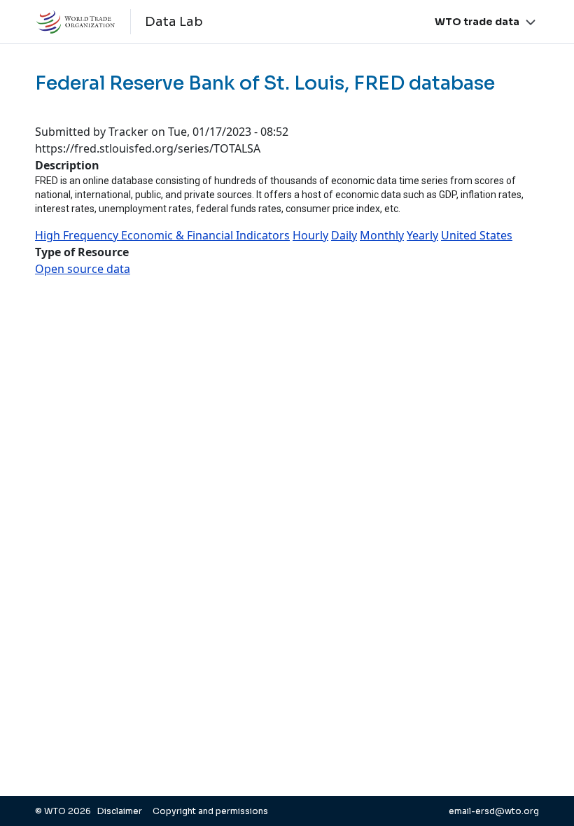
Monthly (382, 235)
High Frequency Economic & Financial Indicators (162, 235)
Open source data (82, 268)
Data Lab (174, 22)
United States (476, 235)
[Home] (83, 21)
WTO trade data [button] (477, 21)
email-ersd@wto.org (494, 811)
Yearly (422, 235)
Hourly (310, 235)
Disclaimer (120, 811)
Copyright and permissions (210, 811)
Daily (344, 235)
